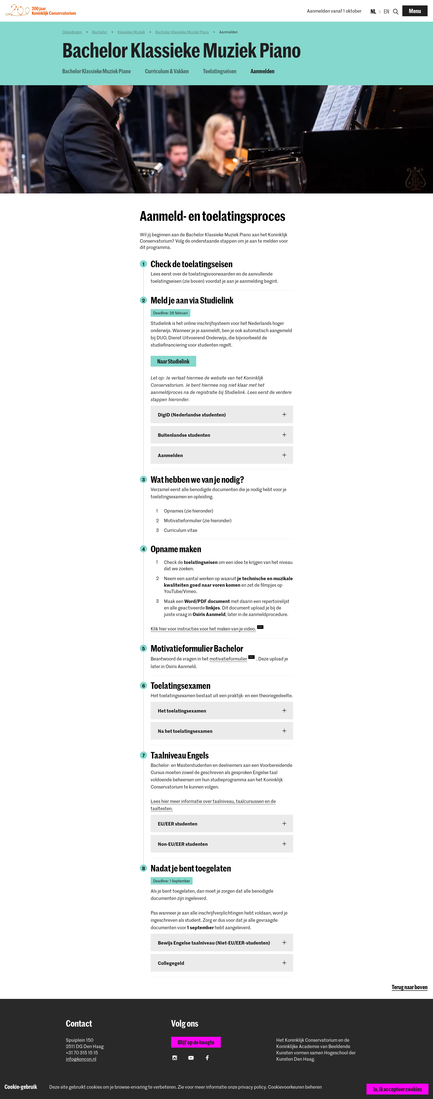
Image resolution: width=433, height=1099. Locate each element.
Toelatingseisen (219, 71)
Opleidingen (72, 31)
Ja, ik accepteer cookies (397, 1089)
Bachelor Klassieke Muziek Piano (182, 31)
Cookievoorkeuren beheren (295, 1087)
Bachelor (99, 31)
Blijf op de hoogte (196, 1042)
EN (386, 11)
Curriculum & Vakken (167, 71)
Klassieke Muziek (131, 31)
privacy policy (252, 1087)
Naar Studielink (173, 361)
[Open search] (396, 11)
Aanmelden (262, 71)
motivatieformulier (228, 659)
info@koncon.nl (81, 1059)
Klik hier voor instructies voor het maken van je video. (203, 629)
